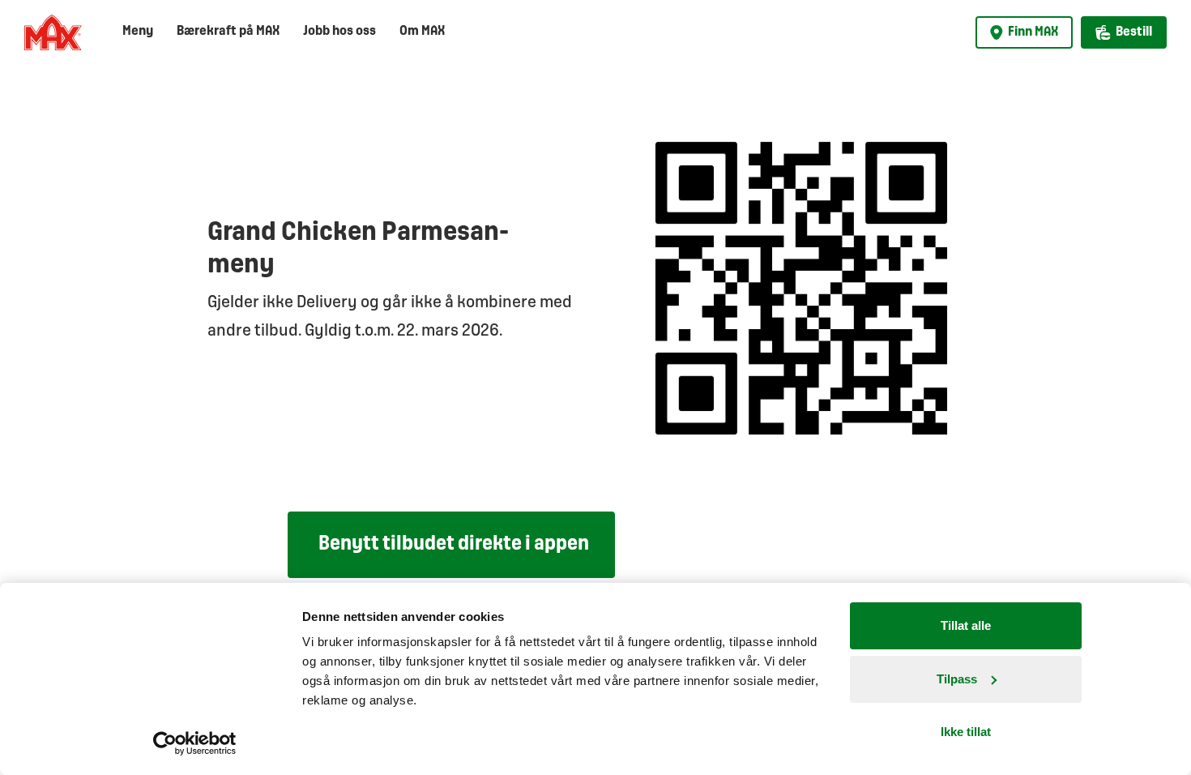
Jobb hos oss (339, 31)
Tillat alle (966, 625)
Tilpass (957, 679)
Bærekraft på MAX (228, 31)
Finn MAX (1033, 32)
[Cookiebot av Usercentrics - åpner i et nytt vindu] (195, 743)
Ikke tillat (966, 732)
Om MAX (422, 31)
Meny (137, 31)
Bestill (1134, 32)
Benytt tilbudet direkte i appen (453, 544)
